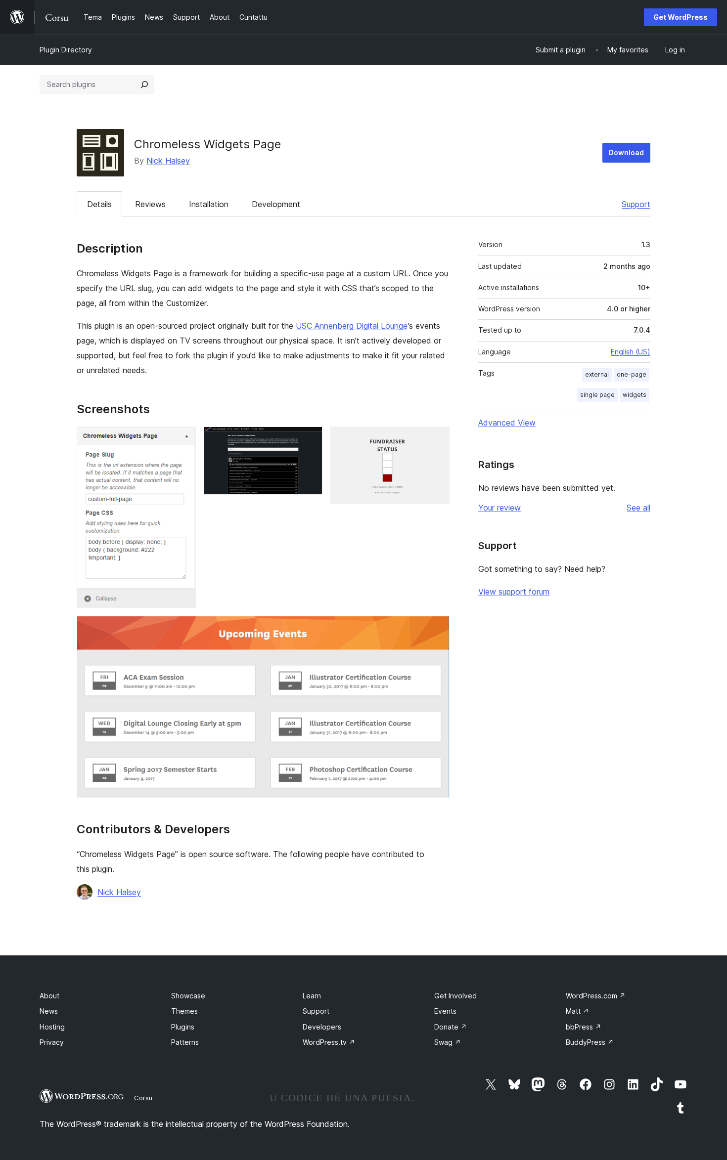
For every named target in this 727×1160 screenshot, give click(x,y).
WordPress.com (596, 995)
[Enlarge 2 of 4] (309, 440)
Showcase (188, 995)
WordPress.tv (329, 1042)
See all (638, 508)
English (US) (630, 351)
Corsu (143, 1098)
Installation (208, 204)
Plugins (182, 1027)
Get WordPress (680, 17)
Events (445, 1011)
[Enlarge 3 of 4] (436, 440)
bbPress (583, 1027)
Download (626, 152)
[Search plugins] (144, 84)
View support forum (513, 592)
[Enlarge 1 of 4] (182, 440)
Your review (499, 508)
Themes (184, 1011)
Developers (322, 1027)
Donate (450, 1027)
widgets (634, 394)
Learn (312, 995)
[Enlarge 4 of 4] (436, 629)
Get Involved (455, 995)
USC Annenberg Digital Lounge (352, 326)
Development (276, 204)
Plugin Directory (66, 49)
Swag (447, 1042)
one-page (631, 374)
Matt (577, 1011)
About (49, 995)
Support (636, 204)
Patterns (185, 1042)
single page (597, 394)
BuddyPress (590, 1042)
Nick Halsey (168, 161)
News (49, 1011)
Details (99, 204)
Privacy (52, 1042)
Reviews (150, 204)
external (597, 374)
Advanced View (507, 423)
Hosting (52, 1027)
